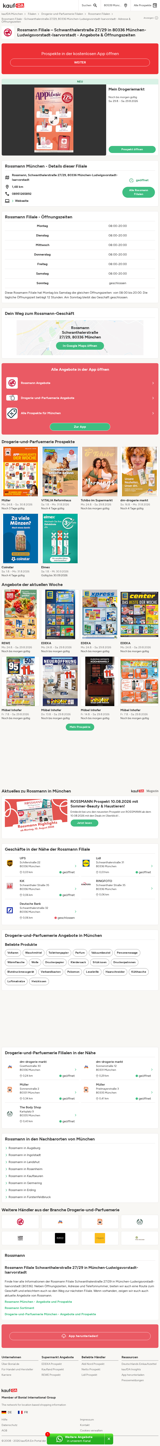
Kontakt (85, 1425)
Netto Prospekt (91, 1369)
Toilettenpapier (59, 952)
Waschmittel (33, 952)
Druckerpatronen (124, 962)
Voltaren (13, 952)
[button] (80, 117)
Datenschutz (9, 1425)
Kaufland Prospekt (53, 1369)
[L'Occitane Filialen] (100, 1238)
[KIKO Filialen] (60, 1238)
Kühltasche (138, 971)
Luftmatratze (16, 981)
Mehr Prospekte (80, 727)
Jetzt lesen (84, 823)
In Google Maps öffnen (80, 346)
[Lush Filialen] (20, 1238)
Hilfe (4, 1419)
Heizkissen (39, 981)
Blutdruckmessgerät (20, 971)
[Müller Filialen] (100, 1222)
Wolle (35, 962)
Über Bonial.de (10, 1364)
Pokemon (73, 971)
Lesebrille (92, 971)
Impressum (87, 1419)
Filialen (32, 14)
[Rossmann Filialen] (20, 1222)
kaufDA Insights (131, 1369)
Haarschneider (115, 971)
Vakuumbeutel (100, 952)
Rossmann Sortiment (19, 1308)
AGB (4, 1430)
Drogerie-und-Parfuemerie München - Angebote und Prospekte (50, 1314)
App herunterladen (133, 1375)
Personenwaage (127, 952)
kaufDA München (12, 14)
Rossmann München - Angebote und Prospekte (38, 1302)
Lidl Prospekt (89, 1375)
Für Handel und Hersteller (17, 1369)
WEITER (80, 62)
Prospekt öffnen (132, 149)
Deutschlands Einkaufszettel (139, 1364)
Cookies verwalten (91, 1430)
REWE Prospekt (51, 1375)
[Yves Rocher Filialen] (139, 1238)
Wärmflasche (16, 962)
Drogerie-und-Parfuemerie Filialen (62, 14)
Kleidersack (78, 962)
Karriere (6, 1375)
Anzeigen (149, 18)
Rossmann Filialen (99, 14)
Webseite (21, 201)
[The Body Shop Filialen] (139, 1222)
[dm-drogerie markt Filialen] (60, 1222)
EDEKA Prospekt (52, 1364)
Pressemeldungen (133, 1380)
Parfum (80, 952)
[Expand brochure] (54, 119)
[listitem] (21, 478)
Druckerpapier (54, 962)
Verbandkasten (51, 971)
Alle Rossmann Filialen (138, 192)
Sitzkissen (100, 962)
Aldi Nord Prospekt (93, 1364)
